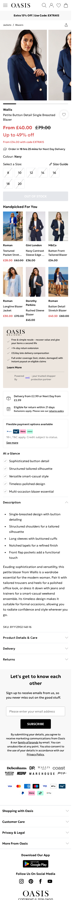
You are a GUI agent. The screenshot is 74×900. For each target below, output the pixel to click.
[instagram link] (21, 881)
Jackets (7, 24)
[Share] (66, 25)
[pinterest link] (31, 881)
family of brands (28, 742)
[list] (35, 67)
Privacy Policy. (35, 754)
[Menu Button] (5, 5)
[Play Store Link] (35, 864)
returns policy (56, 411)
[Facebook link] (40, 881)
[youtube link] (50, 881)
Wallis (7, 109)
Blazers (19, 24)
